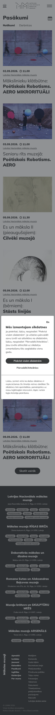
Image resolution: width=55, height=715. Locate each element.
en (47, 322)
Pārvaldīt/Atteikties (27, 367)
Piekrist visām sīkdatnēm (28, 360)
